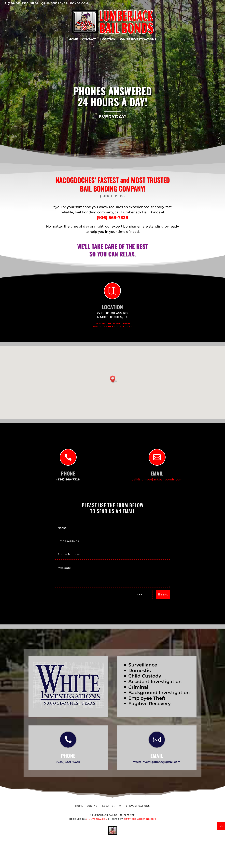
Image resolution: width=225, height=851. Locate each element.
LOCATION (108, 39)
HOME (73, 39)
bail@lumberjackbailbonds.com (157, 479)
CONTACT (89, 39)
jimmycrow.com (97, 819)
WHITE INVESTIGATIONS (138, 39)
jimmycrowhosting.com (140, 819)
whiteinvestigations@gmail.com (157, 762)
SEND (165, 594)
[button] (113, 379)
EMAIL (156, 755)
